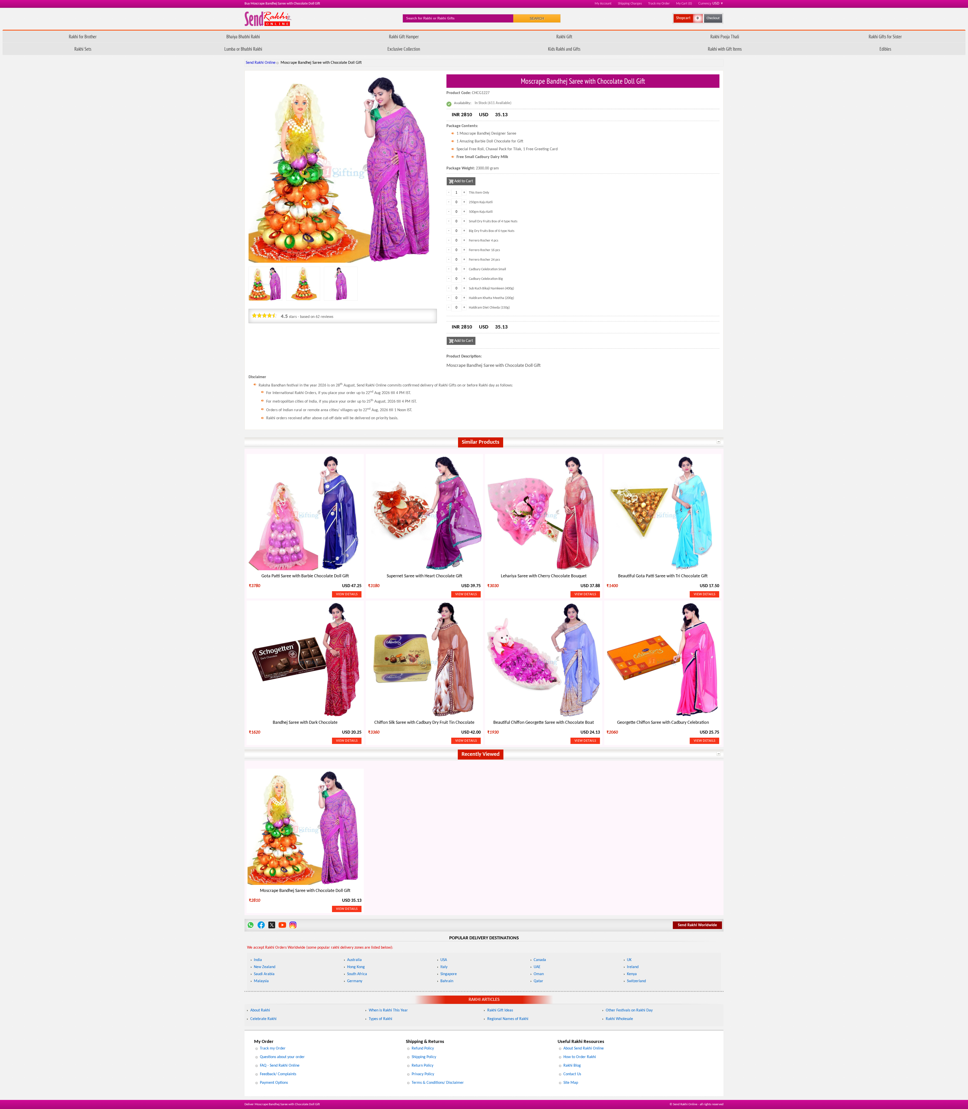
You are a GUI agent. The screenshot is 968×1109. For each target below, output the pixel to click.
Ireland (633, 967)
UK (629, 960)
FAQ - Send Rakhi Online (279, 1066)
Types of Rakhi (380, 1019)
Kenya (632, 974)
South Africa (357, 974)
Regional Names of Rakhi (507, 1019)
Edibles (885, 49)
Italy (443, 967)
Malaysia (261, 981)
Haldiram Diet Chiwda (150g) (489, 308)
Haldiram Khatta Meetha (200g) (491, 298)
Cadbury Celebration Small (487, 269)
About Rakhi (260, 1010)
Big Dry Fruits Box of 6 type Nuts (491, 231)
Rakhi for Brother (83, 36)
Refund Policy (423, 1048)
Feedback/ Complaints (278, 1074)
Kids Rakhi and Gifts (564, 49)
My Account (603, 4)
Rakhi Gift (564, 36)
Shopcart (683, 18)
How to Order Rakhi (579, 1057)
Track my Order (659, 4)
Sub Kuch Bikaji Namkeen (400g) (491, 288)
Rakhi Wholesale (619, 1019)
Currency (710, 3)
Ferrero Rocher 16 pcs (484, 250)
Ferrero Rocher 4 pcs (483, 241)
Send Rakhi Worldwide (697, 925)
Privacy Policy (423, 1074)
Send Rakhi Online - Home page (268, 19)
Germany (354, 981)
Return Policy (422, 1066)
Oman (539, 974)
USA (443, 960)
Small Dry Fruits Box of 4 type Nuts (493, 221)
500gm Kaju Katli (481, 212)
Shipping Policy (424, 1057)
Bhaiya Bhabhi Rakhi (243, 36)
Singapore (448, 974)
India (258, 960)
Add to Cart (463, 181)
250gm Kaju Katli (481, 202)
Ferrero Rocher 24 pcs (484, 260)
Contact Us (572, 1074)
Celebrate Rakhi (263, 1019)
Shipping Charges (630, 4)
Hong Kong (356, 967)
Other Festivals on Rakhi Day (629, 1010)
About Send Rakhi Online (583, 1048)
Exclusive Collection (403, 49)
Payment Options (274, 1083)
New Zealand (264, 967)
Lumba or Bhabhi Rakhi (243, 49)
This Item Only (479, 193)
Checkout (713, 18)
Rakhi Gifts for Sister (885, 36)
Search (537, 18)
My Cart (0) (684, 4)
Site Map (570, 1083)
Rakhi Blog (572, 1066)
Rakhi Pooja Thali (724, 36)
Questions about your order (282, 1057)
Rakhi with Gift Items (725, 49)
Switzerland (636, 981)
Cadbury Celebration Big (486, 279)
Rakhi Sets (82, 49)
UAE (537, 967)
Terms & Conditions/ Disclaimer (438, 1083)
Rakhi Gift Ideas (500, 1010)
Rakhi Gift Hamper (404, 36)
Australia (354, 960)
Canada (540, 960)
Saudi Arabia (264, 974)
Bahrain (446, 981)
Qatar (538, 981)
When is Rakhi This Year (388, 1010)
